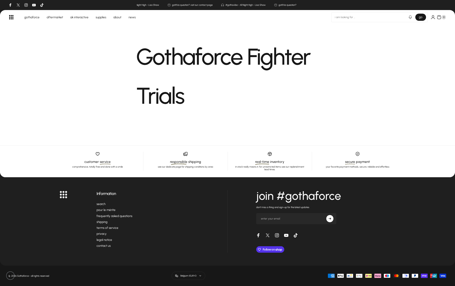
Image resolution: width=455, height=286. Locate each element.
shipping (102, 222)
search (101, 204)
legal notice (104, 240)
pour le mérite (106, 210)
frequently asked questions (114, 216)
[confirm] (329, 218)
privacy (102, 233)
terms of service (107, 228)
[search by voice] (410, 17)
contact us (104, 245)
